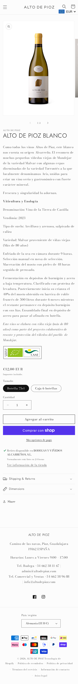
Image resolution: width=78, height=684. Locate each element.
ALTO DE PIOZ (35, 658)
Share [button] (11, 501)
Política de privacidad (60, 663)
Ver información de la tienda (27, 465)
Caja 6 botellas (46, 388)
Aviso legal (40, 675)
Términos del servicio (24, 669)
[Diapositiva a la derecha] (47, 123)
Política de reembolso (30, 663)
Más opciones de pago (39, 440)
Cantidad (9, 397)
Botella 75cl (16, 388)
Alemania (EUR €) (37, 623)
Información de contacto (55, 669)
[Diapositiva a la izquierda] (30, 123)
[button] (5, 7)
